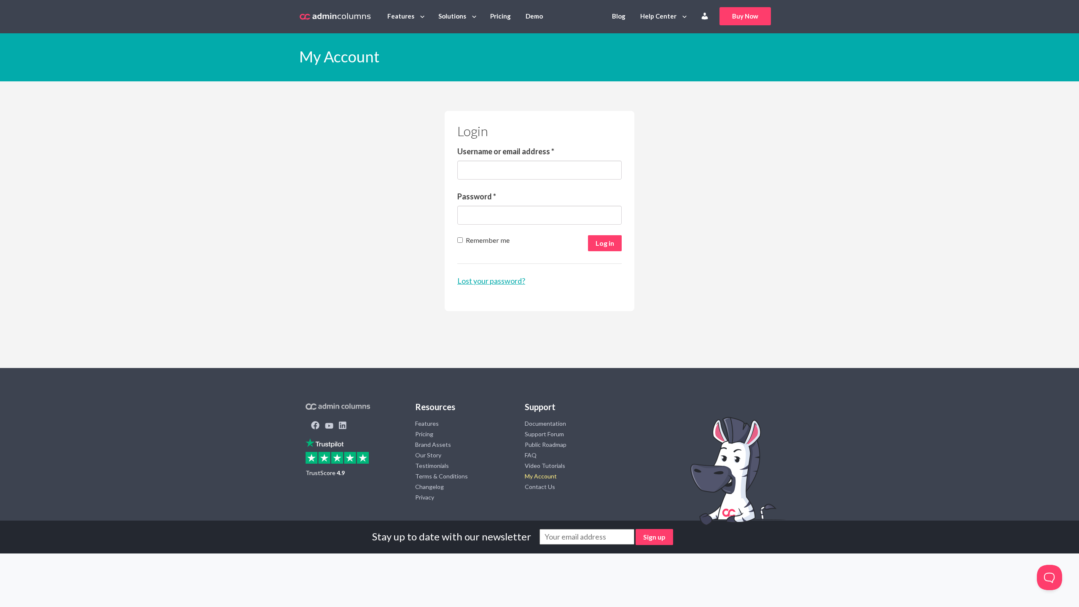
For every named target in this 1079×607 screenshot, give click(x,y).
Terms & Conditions (441, 476)
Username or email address (505, 151)
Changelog (429, 486)
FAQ (531, 455)
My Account (541, 476)
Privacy (424, 497)
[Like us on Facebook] (315, 426)
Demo (534, 16)
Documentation (545, 423)
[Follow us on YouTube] (329, 426)
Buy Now (745, 16)
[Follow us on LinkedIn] (342, 426)
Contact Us (540, 486)
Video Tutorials (545, 465)
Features (400, 16)
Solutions (452, 16)
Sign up (654, 537)
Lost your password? (491, 280)
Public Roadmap (545, 444)
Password (476, 196)
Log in (605, 243)
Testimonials (432, 465)
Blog (618, 16)
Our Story (428, 455)
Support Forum (544, 434)
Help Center (658, 16)
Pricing (500, 16)
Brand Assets (433, 444)
